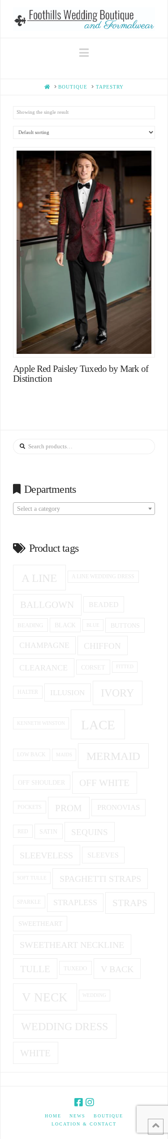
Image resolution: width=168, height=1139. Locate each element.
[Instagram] (90, 1102)
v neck (45, 997)
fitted (125, 666)
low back (31, 755)
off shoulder (41, 782)
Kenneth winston (41, 723)
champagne (44, 645)
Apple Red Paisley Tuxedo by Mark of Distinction (81, 374)
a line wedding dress (103, 577)
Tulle (35, 969)
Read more (88, 341)
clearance (43, 667)
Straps (129, 903)
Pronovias (118, 807)
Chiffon (102, 646)
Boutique (108, 1115)
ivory (117, 693)
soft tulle (32, 877)
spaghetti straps (100, 879)
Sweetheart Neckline (72, 945)
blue (92, 625)
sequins (89, 832)
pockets (29, 807)
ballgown (47, 604)
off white (104, 782)
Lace (98, 725)
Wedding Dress (64, 1026)
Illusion (67, 692)
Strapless (75, 902)
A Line (39, 578)
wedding (94, 995)
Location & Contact (84, 1123)
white (35, 1053)
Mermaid (113, 756)
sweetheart (40, 923)
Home (53, 1115)
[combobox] (84, 508)
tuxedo (75, 968)
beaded (104, 604)
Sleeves (103, 855)
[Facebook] (78, 1102)
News (77, 1115)
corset (93, 667)
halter (27, 692)
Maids (64, 754)
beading (30, 625)
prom (68, 808)
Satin (48, 831)
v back (117, 969)
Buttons (125, 625)
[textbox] (84, 509)
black (65, 625)
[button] (84, 52)
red (22, 831)
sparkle (29, 902)
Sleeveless (46, 855)
